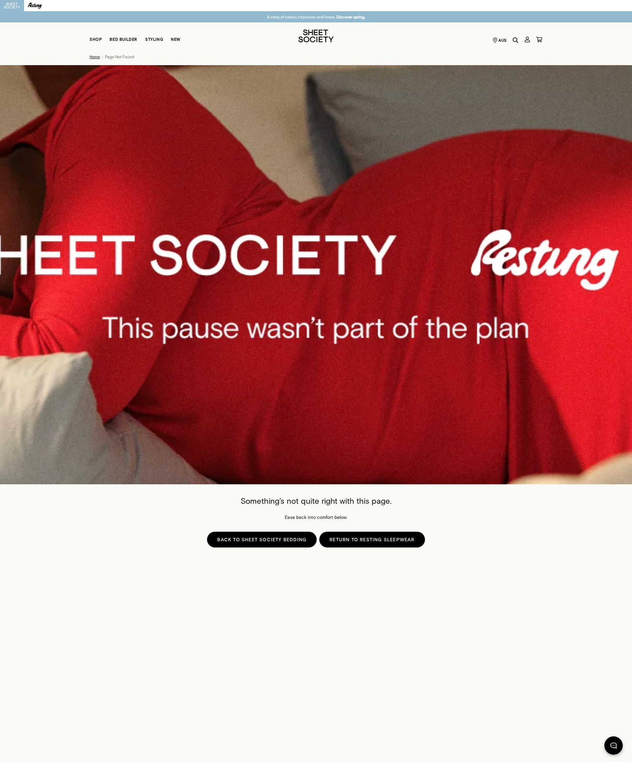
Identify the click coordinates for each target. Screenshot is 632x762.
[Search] (515, 40)
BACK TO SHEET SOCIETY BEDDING (261, 539)
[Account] (527, 39)
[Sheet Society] (316, 35)
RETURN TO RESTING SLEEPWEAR (371, 539)
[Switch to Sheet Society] (12, 5)
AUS (502, 40)
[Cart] (539, 39)
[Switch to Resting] (35, 5)
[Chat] (613, 747)
